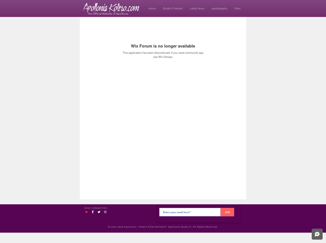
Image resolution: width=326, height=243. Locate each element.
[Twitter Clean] (99, 211)
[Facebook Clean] (92, 211)
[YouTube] (86, 211)
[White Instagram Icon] (105, 211)
